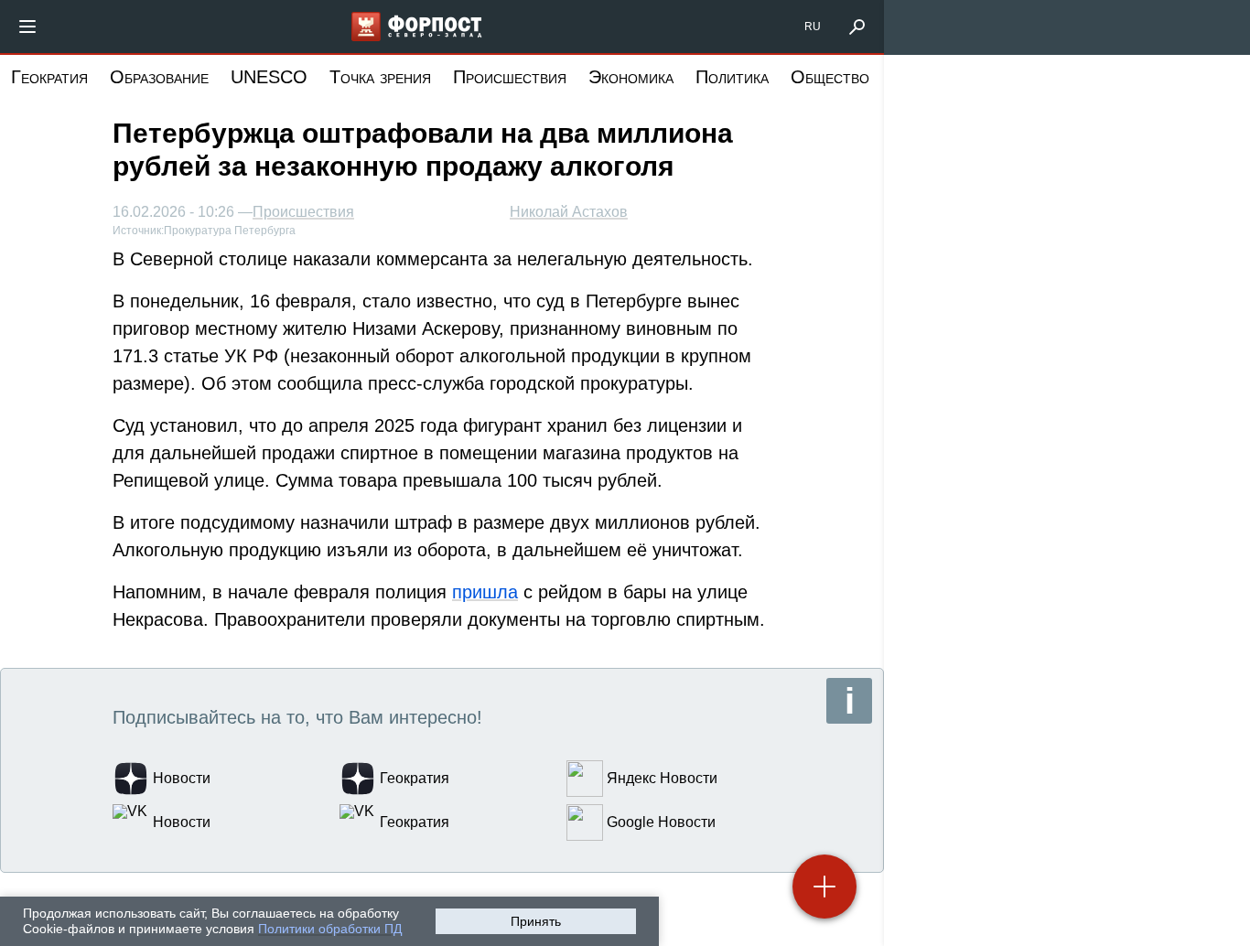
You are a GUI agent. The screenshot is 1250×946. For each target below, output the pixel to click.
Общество (830, 77)
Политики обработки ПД (330, 928)
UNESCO (269, 77)
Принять (536, 921)
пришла (485, 592)
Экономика (630, 77)
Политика (732, 77)
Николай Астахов (569, 212)
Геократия (49, 77)
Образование (159, 77)
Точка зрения (380, 77)
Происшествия (509, 77)
